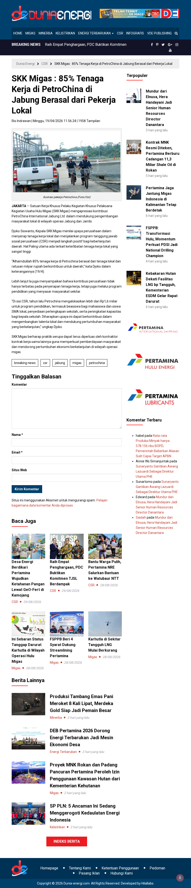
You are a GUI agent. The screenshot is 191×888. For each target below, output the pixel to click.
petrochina (97, 363)
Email (17, 452)
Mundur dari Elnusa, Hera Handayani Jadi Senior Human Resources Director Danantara (159, 108)
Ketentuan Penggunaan (120, 868)
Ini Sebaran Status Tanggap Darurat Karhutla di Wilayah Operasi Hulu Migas (28, 650)
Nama (17, 435)
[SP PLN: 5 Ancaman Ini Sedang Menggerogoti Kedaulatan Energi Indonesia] (28, 813)
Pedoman (157, 868)
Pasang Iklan (89, 873)
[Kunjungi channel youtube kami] (170, 50)
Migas (30, 33)
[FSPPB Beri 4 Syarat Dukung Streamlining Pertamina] (66, 623)
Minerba (46, 33)
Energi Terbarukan (94, 33)
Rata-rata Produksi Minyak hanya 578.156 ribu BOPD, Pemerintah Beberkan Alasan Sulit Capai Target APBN (157, 446)
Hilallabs (147, 883)
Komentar (19, 384)
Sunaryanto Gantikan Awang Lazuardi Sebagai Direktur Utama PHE (157, 471)
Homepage (49, 868)
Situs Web (19, 470)
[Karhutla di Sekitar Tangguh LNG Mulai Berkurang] (105, 623)
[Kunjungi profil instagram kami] (176, 44)
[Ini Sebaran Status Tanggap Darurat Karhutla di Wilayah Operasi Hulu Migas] (28, 623)
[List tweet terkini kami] (163, 44)
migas (77, 363)
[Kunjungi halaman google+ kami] (170, 44)
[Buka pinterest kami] (157, 44)
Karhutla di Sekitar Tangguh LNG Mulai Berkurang (104, 645)
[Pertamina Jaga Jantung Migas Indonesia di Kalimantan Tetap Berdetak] (133, 192)
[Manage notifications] (180, 877)
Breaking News (25, 363)
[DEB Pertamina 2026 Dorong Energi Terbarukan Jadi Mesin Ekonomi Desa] (28, 738)
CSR (120, 33)
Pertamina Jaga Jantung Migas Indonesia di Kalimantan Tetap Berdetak (161, 199)
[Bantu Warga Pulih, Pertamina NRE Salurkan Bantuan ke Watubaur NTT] (105, 546)
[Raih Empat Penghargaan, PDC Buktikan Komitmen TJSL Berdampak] (66, 546)
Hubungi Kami (121, 873)
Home (17, 33)
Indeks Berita (67, 841)
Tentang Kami (80, 868)
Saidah (141, 517)
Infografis (135, 33)
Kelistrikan (65, 33)
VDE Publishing (159, 33)
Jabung (60, 363)
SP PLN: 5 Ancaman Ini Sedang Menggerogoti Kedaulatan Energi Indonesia (85, 813)
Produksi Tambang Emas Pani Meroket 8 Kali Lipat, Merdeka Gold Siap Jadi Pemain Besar (81, 703)
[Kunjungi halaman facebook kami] (152, 44)
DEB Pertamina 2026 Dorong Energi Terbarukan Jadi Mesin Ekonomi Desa (81, 737)
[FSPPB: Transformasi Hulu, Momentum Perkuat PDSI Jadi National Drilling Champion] (133, 232)
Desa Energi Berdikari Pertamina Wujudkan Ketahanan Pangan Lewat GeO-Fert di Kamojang (28, 578)
